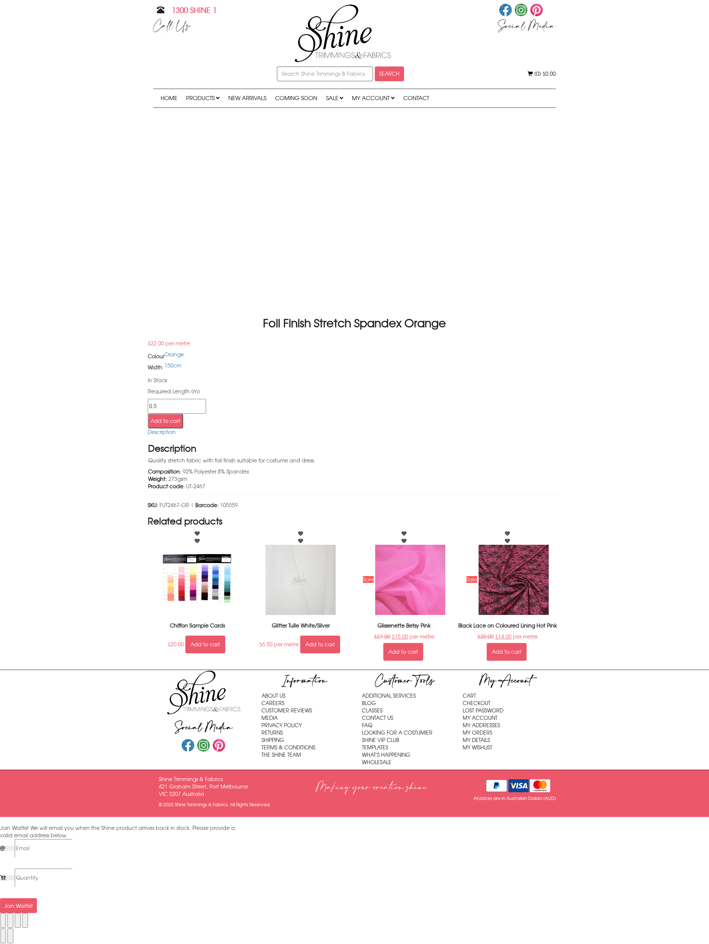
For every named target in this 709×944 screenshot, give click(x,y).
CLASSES (372, 710)
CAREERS (272, 703)
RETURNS (272, 732)
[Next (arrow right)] (10, 935)
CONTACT (416, 98)
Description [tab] (162, 432)
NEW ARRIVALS (247, 98)
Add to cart (165, 421)
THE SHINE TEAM (281, 755)
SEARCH (389, 74)
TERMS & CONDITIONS (288, 747)
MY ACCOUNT (371, 98)
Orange (174, 354)
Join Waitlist (18, 906)
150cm (172, 365)
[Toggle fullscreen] (10, 920)
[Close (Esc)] (25, 920)
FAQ (367, 725)
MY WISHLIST (477, 747)
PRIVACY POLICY (281, 725)
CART (469, 695)
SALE (333, 98)
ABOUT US (273, 695)
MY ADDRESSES (481, 725)
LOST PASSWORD (483, 710)
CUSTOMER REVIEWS (286, 710)
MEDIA (269, 718)
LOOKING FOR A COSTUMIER (397, 732)
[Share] (18, 920)
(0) (544, 74)
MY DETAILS (476, 740)
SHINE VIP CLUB (380, 740)
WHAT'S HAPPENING (386, 755)
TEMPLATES (375, 747)
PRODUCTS (201, 98)
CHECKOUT (476, 703)
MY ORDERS (477, 732)
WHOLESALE (376, 762)
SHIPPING (272, 740)
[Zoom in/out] (3, 920)
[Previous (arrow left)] (3, 935)
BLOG (369, 703)
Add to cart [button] (205, 644)
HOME (169, 98)
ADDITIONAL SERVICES (389, 695)
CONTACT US (377, 718)
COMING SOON (296, 98)
